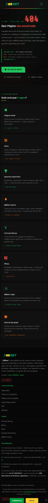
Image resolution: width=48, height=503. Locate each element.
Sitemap (4, 410)
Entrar (31, 500)
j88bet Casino (36, 77)
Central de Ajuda (14, 77)
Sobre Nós (5, 390)
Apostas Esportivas (8, 433)
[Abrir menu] (41, 4)
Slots (3, 429)
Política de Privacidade (9, 398)
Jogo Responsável (8, 402)
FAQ (2, 406)
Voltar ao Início (14, 69)
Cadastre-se (17, 500)
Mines (3, 425)
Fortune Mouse (7, 421)
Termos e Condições (9, 394)
